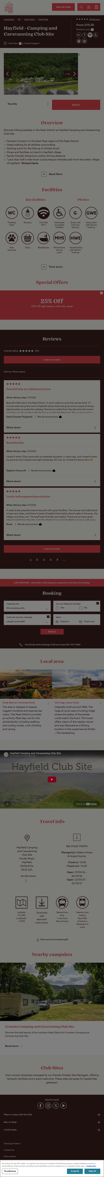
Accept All (75, 1171)
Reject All (92, 1171)
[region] (52, 1168)
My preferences (10, 1171)
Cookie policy (91, 1166)
